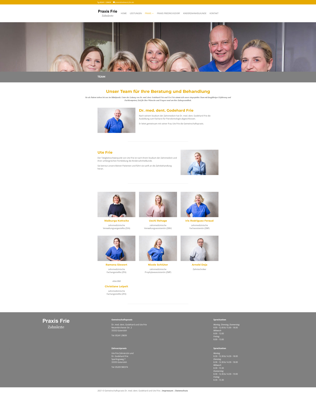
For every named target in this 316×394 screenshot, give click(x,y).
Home (124, 13)
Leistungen (136, 13)
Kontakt (214, 13)
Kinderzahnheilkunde (194, 13)
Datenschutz (181, 390)
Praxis (148, 13)
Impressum (167, 390)
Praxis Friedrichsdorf (168, 13)
